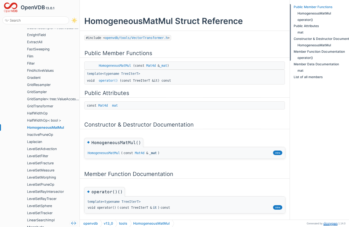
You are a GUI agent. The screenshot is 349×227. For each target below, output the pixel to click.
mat (115, 105)
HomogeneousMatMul (115, 65)
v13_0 (108, 223)
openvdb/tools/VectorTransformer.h (136, 38)
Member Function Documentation (319, 51)
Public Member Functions (313, 7)
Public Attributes (306, 26)
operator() (108, 80)
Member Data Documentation (316, 64)
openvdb (90, 223)
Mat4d (151, 65)
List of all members (308, 77)
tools (123, 223)
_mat (163, 65)
